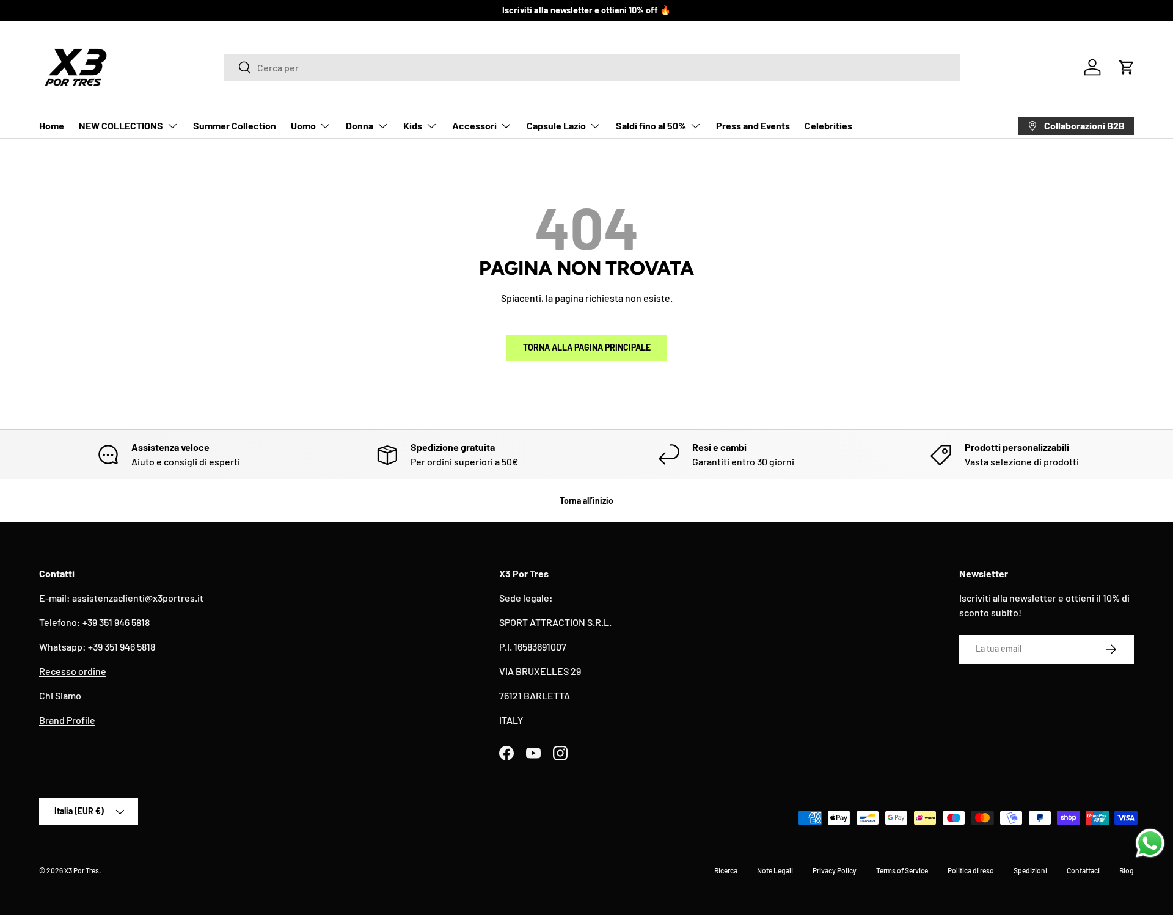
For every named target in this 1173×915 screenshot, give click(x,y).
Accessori (474, 125)
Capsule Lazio (556, 125)
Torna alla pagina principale (587, 347)
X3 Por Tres (81, 870)
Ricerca (725, 870)
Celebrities (828, 125)
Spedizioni (1030, 870)
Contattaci (1083, 870)
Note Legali (775, 870)
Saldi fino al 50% (651, 125)
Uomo (303, 125)
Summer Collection (234, 125)
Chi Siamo (60, 695)
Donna (359, 125)
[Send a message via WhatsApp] (1150, 843)
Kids (412, 125)
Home (51, 125)
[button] (1126, 67)
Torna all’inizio (586, 500)
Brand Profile (67, 720)
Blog (1126, 870)
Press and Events (753, 125)
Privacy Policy (835, 870)
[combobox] (592, 67)
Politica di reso (971, 870)
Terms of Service (902, 870)
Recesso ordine (72, 671)
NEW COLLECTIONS (121, 125)
